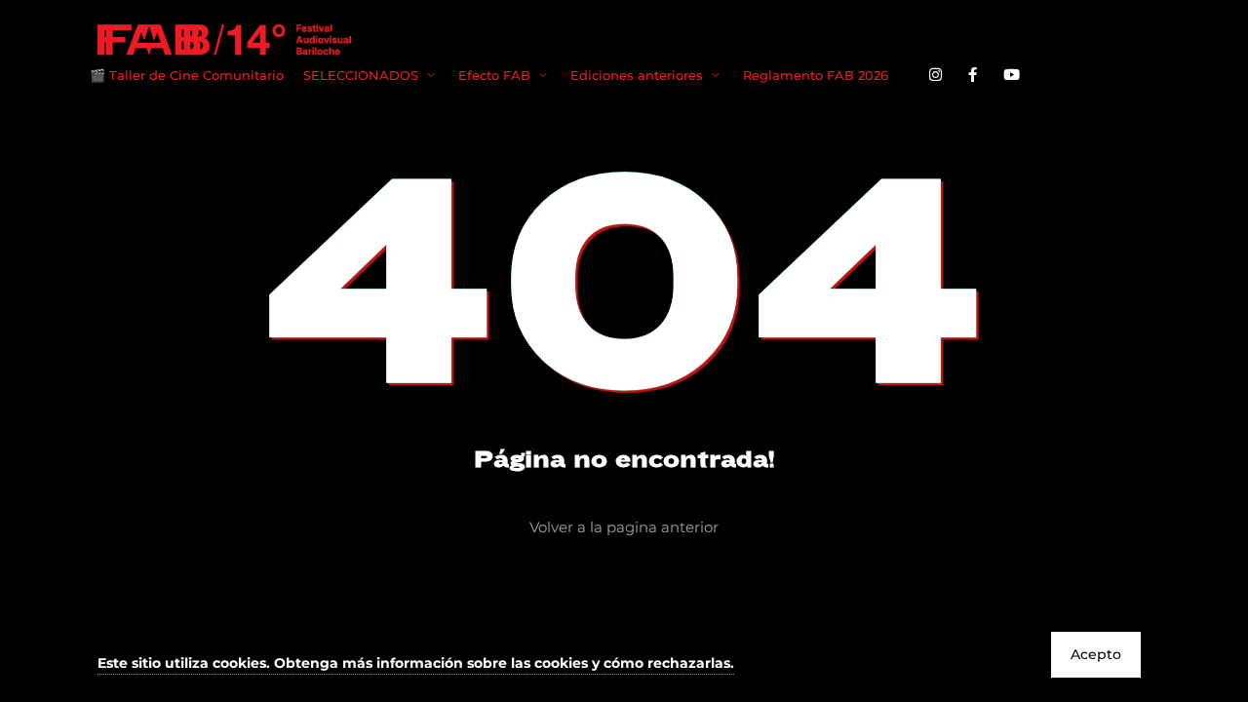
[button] (416, 664)
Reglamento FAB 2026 (815, 75)
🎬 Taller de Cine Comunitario (187, 75)
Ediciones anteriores (636, 75)
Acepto (1096, 654)
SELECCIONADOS (360, 75)
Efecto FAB (494, 75)
